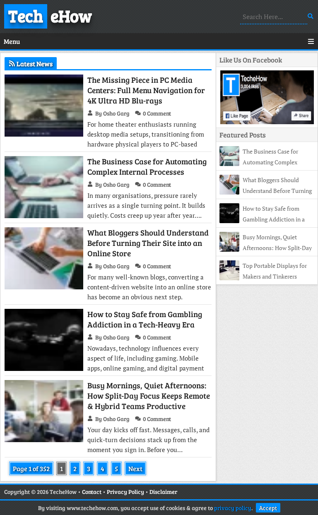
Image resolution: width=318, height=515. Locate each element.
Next (135, 468)
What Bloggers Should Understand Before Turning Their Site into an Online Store (148, 242)
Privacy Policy (125, 492)
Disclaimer (163, 492)
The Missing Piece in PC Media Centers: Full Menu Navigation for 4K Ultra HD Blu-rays (146, 90)
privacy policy (232, 508)
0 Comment (157, 113)
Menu (12, 41)
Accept (268, 508)
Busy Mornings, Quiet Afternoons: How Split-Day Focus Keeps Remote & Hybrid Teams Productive (148, 395)
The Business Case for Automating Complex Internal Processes (147, 166)
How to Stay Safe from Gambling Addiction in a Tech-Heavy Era (144, 319)
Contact (91, 492)
